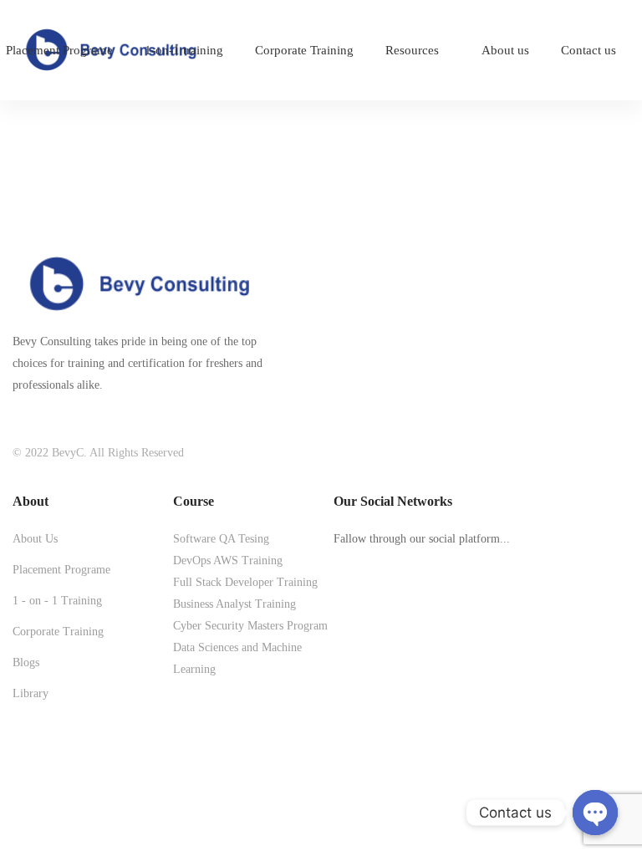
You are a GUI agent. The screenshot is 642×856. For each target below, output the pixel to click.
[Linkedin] (453, 602)
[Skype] (396, 602)
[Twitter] (339, 602)
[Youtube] (424, 602)
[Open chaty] (595, 812)
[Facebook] (367, 602)
